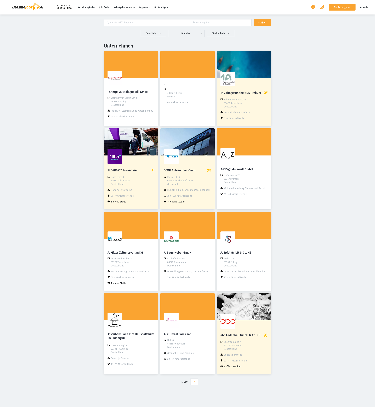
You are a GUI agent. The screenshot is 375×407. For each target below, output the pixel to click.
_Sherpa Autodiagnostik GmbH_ (129, 92)
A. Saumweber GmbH (178, 252)
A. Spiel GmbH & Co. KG (235, 252)
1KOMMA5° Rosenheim (123, 170)
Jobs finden (104, 7)
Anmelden (364, 7)
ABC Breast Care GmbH (179, 334)
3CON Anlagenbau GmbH (180, 170)
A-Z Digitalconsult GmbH (236, 169)
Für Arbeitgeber (161, 7)
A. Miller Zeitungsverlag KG (125, 252)
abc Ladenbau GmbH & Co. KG (240, 335)
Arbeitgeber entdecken (125, 7)
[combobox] (147, 22)
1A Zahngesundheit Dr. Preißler (240, 93)
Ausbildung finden (86, 7)
